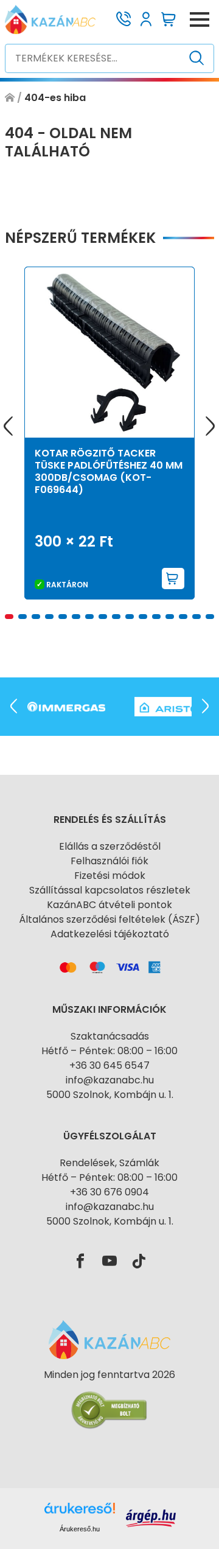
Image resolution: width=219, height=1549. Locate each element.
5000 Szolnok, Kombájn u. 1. (109, 1095)
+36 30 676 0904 (109, 1192)
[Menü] (199, 19)
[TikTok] (138, 1261)
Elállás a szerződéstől (110, 846)
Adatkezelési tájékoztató (109, 934)
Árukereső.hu (80, 1529)
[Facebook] (80, 1261)
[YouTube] (109, 1261)
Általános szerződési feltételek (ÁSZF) (109, 919)
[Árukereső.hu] (109, 1397)
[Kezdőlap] (10, 98)
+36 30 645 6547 (109, 1065)
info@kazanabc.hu (110, 1080)
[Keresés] (196, 58)
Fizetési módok (109, 876)
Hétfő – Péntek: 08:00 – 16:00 (109, 1051)
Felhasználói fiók (109, 861)
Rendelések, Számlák (109, 1163)
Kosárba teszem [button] (173, 578)
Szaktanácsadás (110, 1036)
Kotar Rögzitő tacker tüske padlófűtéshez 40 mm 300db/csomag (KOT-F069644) (108, 471)
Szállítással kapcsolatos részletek (109, 890)
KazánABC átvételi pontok (109, 905)
